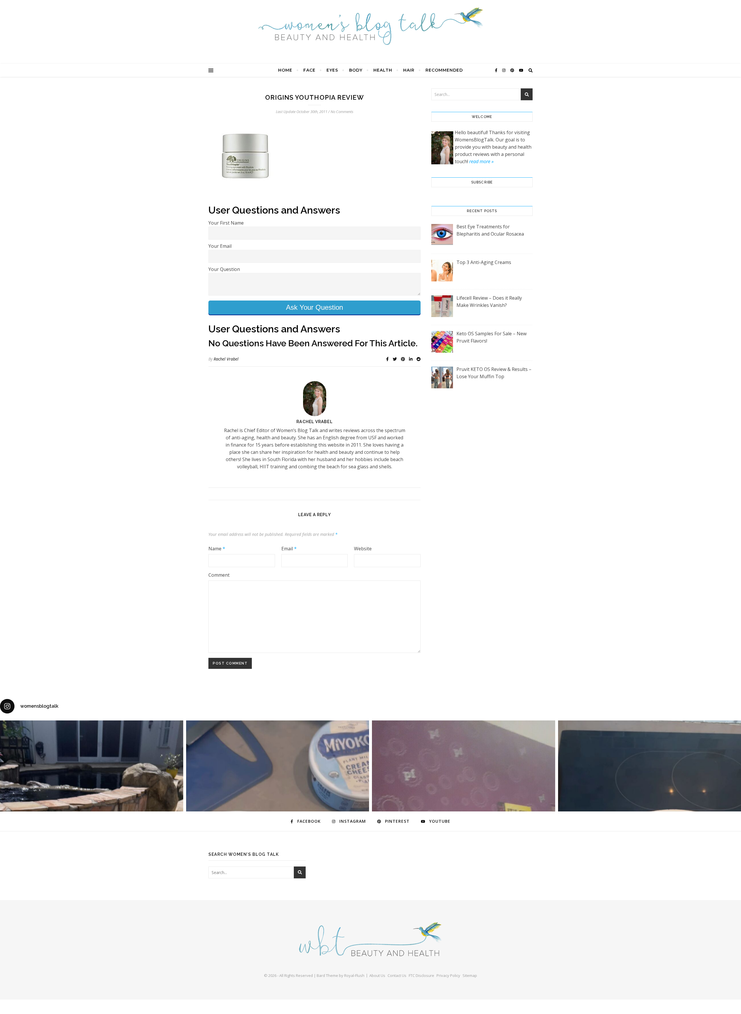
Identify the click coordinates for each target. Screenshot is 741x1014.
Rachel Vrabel (226, 359)
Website (363, 548)
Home (285, 70)
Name (216, 548)
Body (355, 70)
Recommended (444, 70)
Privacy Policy (448, 975)
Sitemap (470, 975)
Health (382, 70)
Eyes (332, 70)
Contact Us (397, 975)
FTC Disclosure (421, 975)
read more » (481, 161)
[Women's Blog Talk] (370, 26)
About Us (377, 975)
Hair (408, 70)
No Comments (342, 111)
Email (289, 548)
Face (309, 70)
